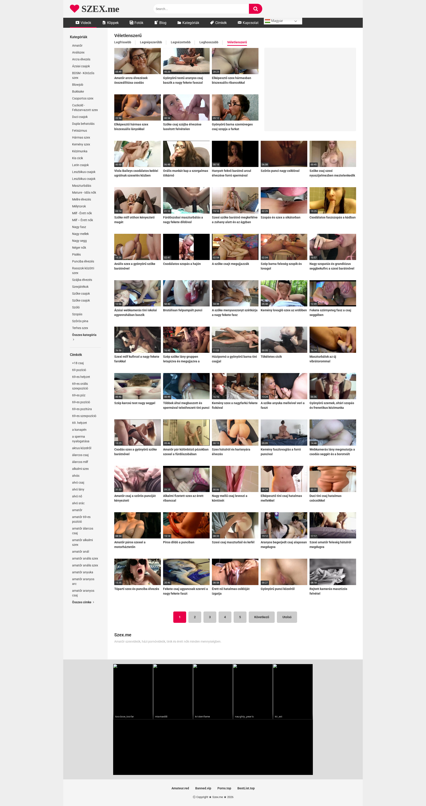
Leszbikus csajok (83, 172)
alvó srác (78, 503)
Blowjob (77, 84)
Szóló (76, 307)
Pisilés (76, 254)
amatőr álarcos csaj (82, 531)
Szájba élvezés (82, 280)
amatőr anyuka (82, 572)
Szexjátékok (80, 286)
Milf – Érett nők (82, 220)
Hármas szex (81, 137)
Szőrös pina (80, 321)
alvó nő (77, 496)
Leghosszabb (208, 42)
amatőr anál (80, 551)
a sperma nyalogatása (80, 439)
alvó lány (78, 489)
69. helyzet (79, 423)
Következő (261, 617)
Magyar (276, 21)
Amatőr (77, 45)
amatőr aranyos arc (83, 581)
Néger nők (79, 247)
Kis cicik (77, 158)
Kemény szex (81, 144)
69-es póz (78, 395)
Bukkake (78, 91)
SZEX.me (99, 9)
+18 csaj (78, 363)
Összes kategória (84, 335)
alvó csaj (78, 482)
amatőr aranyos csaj (83, 593)
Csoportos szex (82, 98)
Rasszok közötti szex (83, 270)
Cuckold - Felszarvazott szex (85, 107)
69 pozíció (79, 370)
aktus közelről (81, 448)
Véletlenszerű (237, 42)
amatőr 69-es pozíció (81, 519)
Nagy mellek (80, 234)
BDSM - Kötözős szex (83, 75)
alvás (75, 475)
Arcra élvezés (81, 59)
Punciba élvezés (83, 261)
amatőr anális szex (85, 558)
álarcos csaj (80, 455)
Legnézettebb (181, 42)
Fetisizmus (79, 130)
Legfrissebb (122, 42)
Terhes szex (80, 328)
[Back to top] (411, 792)
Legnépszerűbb (151, 42)
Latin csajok (80, 165)
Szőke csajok (81, 293)
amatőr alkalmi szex (82, 542)
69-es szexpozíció (84, 416)
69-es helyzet (81, 377)
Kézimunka (79, 151)
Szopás (77, 314)
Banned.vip (203, 788)
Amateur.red (180, 788)
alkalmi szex (80, 468)
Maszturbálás (81, 185)
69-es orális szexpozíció (80, 386)
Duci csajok (80, 117)
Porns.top (224, 788)
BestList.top (246, 788)
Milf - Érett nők (82, 213)
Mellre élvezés (81, 199)
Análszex (78, 52)
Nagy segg (79, 240)
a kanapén (79, 429)
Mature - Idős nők (84, 192)
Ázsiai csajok (81, 66)
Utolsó (287, 617)
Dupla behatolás (83, 123)
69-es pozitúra (82, 409)
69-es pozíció (81, 402)
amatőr (77, 510)
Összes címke (82, 602)
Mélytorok (79, 206)
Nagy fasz (79, 227)
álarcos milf (80, 462)
